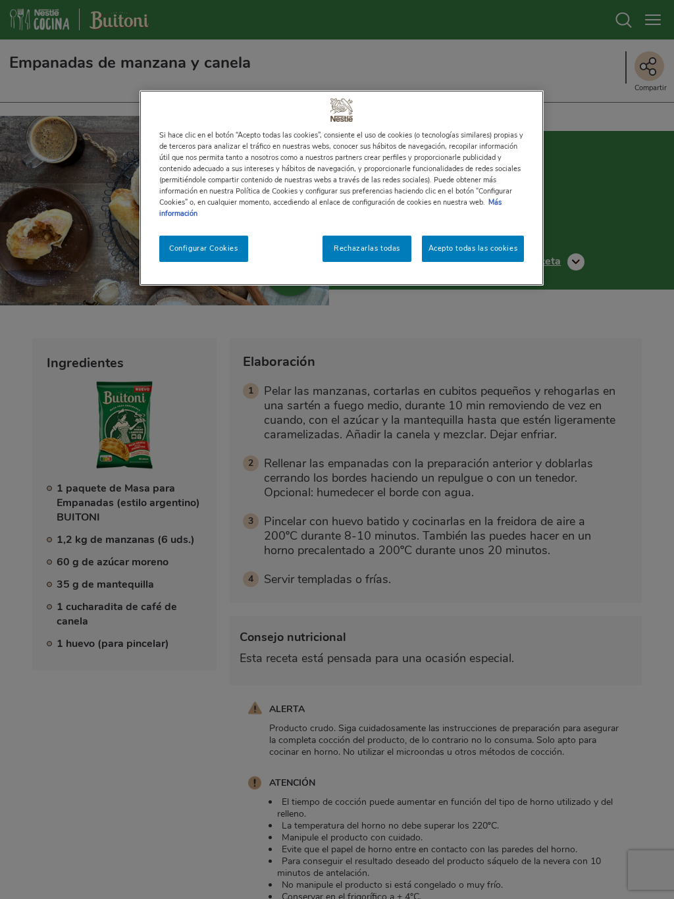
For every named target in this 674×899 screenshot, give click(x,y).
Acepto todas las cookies (473, 248)
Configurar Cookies (203, 248)
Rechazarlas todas (367, 248)
